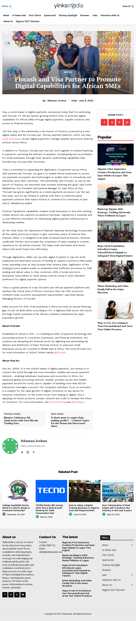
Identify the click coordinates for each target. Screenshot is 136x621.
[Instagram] (28, 451)
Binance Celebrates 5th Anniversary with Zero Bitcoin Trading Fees (21, 420)
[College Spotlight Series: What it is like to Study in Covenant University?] (18, 491)
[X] (33, 451)
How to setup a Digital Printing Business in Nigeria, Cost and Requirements (84, 508)
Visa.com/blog (58, 402)
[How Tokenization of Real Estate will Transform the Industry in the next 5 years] (118, 491)
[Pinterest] (119, 122)
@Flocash (60, 352)
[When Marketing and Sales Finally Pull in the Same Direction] (116, 271)
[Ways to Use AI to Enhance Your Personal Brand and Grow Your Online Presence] (116, 308)
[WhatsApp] (127, 122)
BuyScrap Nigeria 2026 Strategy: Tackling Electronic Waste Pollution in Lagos (114, 212)
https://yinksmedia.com (33, 446)
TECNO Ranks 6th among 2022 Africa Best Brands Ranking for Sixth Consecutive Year (49, 509)
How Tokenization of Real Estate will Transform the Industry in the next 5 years (117, 508)
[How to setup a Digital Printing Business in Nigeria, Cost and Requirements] (85, 491)
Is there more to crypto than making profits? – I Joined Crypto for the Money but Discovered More (70, 421)
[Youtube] (23, 594)
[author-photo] (4, 514)
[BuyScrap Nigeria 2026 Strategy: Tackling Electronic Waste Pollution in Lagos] (116, 194)
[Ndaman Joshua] (10, 446)
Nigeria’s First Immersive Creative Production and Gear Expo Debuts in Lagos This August (115, 173)
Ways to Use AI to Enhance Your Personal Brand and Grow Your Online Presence (115, 326)
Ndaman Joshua (56, 100)
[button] (128, 6)
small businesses (11, 138)
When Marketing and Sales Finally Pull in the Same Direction (113, 289)
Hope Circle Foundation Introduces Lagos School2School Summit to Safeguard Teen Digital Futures (115, 250)
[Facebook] (22, 451)
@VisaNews (77, 402)
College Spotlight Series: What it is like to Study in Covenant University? (16, 508)
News (68, 72)
